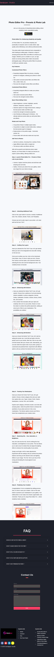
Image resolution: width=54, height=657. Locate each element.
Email (15, 589)
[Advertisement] (6, 57)
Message (16, 594)
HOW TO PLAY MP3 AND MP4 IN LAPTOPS (16, 558)
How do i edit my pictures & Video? (16, 540)
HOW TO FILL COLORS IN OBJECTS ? (15, 552)
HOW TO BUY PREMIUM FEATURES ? (15, 564)
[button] (27, 540)
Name (15, 583)
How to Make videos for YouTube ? (16, 546)
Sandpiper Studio (7, 3)
